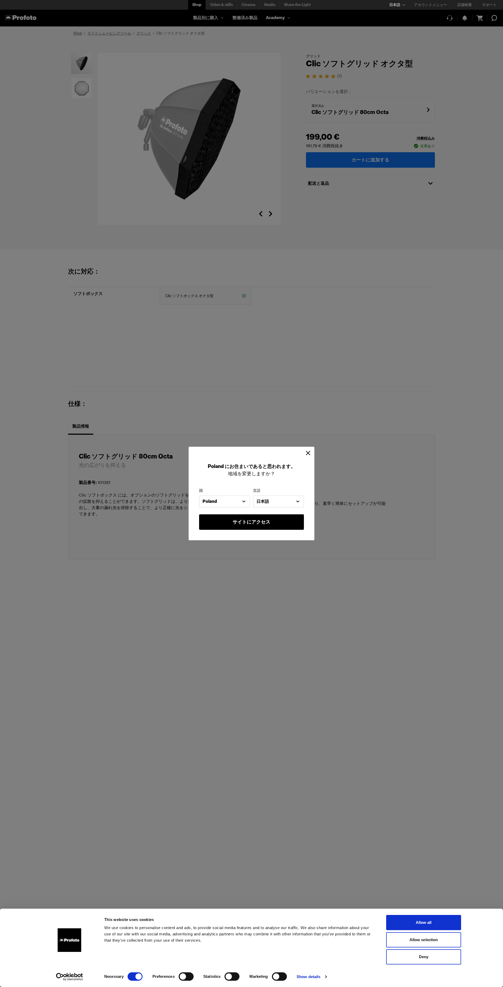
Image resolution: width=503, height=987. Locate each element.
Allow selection (423, 939)
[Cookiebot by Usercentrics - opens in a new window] (69, 977)
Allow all (424, 922)
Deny (423, 957)
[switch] (186, 976)
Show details (308, 976)
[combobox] (224, 501)
